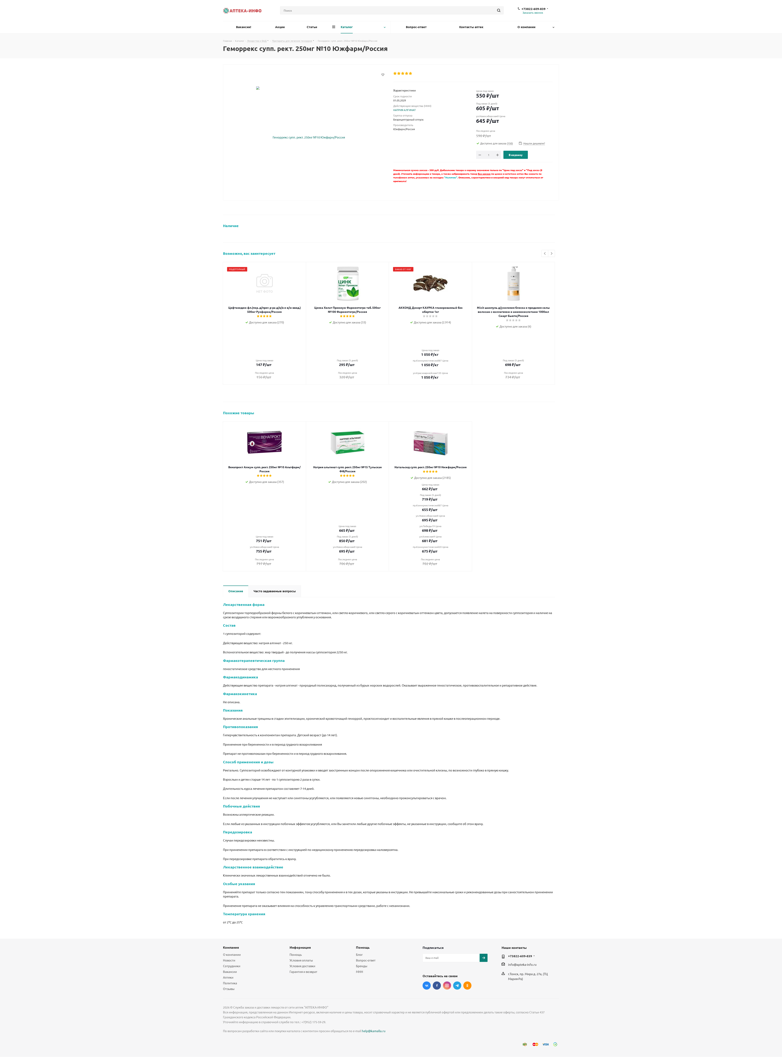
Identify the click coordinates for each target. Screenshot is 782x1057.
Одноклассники (467, 985)
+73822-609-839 (534, 9)
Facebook (437, 985)
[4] (407, 73)
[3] (403, 73)
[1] (395, 73)
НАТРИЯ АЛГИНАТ (404, 110)
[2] (399, 73)
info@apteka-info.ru (522, 964)
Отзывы (228, 989)
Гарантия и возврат (303, 971)
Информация (300, 947)
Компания (231, 947)
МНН (359, 971)
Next (551, 253)
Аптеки (228, 977)
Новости (229, 960)
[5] (411, 73)
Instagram (447, 985)
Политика (230, 983)
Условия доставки (302, 966)
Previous (545, 253)
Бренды (361, 966)
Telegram (457, 985)
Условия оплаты (301, 960)
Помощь (296, 954)
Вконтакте (427, 985)
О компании (232, 954)
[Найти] (499, 10)
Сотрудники (231, 966)
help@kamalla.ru (374, 1031)
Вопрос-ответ (366, 960)
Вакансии (230, 971)
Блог (359, 954)
